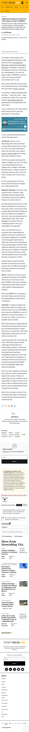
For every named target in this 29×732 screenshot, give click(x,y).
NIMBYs (11, 432)
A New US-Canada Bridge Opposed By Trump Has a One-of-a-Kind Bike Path (9, 618)
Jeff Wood (7, 32)
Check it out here (19, 89)
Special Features (14, 434)
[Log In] (22, 2)
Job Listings (4, 703)
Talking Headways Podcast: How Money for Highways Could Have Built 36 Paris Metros (9, 587)
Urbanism (17, 436)
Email (4, 457)
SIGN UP (14, 461)
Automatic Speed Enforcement (9, 564)
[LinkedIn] (18, 669)
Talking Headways (6, 581)
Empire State (9, 7)
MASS (16, 7)
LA (20, 7)
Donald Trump (5, 613)
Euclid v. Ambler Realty (9, 153)
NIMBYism (4, 432)
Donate (7, 11)
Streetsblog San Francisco (10, 563)
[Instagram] (14, 669)
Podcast (17, 432)
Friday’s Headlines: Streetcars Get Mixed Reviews (9, 552)
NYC (3, 7)
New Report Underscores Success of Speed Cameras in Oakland (9, 569)
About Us (4, 678)
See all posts (6, 633)
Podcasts (4, 16)
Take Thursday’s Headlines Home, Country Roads (8, 604)
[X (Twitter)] (10, 669)
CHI (2, 11)
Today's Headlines (6, 600)
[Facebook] (6, 669)
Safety (3, 548)
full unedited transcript (15, 100)
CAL (27, 7)
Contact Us (4, 706)
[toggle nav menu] (26, 3)
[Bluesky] (22, 669)
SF (23, 7)
